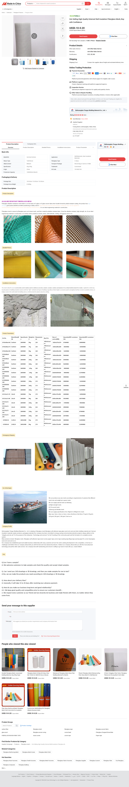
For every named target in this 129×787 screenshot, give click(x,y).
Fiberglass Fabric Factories (64, 760)
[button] (90, 147)
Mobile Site (102, 774)
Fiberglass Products (18, 12)
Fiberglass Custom (95, 760)
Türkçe (98, 776)
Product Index (95, 774)
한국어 (78, 776)
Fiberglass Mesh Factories (46, 760)
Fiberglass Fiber (107, 760)
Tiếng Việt (104, 776)
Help (96, 9)
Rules (126, 9)
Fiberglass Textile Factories (28, 760)
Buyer (87, 9)
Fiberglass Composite (9, 765)
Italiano (56, 776)
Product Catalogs (26, 725)
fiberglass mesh (37, 729)
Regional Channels (85, 774)
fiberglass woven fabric (102, 729)
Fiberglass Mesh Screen (28, 752)
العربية (73, 776)
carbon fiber (5, 729)
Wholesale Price (67, 774)
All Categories (8, 9)
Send (15, 636)
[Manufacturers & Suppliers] (11, 3)
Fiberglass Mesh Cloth (45, 752)
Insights (109, 774)
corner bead (67, 732)
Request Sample (101, 40)
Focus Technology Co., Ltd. (53, 780)
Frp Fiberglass (119, 760)
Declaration (82, 780)
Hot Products (21, 774)
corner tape (67, 735)
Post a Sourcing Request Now (50, 636)
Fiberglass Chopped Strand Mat (104, 732)
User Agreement (74, 780)
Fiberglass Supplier (81, 760)
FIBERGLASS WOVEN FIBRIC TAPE (11, 735)
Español (29, 776)
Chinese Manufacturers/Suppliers (44, 774)
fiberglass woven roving (39, 732)
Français (42, 776)
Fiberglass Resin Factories (10, 760)
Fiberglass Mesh (29, 12)
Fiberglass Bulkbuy (24, 765)
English (23, 776)
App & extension (105, 9)
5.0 (105, 147)
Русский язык (49, 776)
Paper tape (99, 735)
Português (35, 776)
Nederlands (68, 776)
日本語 (83, 776)
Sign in (125, 4)
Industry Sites (76, 774)
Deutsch (61, 776)
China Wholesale (57, 774)
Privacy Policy (90, 780)
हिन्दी (88, 776)
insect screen (36, 735)
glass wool (5, 732)
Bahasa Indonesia (113, 776)
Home (3, 12)
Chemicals (9, 12)
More (3, 768)
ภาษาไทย (93, 776)
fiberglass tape (68, 729)
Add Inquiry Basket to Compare (34, 68)
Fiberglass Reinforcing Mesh (11, 752)
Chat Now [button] (114, 36)
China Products (30, 774)
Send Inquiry (83, 36)
